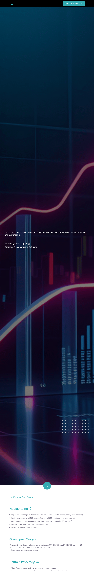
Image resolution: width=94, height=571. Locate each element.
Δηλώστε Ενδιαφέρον (73, 3)
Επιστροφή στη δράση (23, 497)
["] (47, 489)
